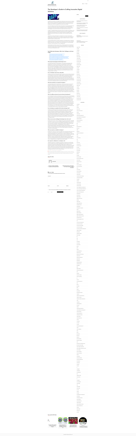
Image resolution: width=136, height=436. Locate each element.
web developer (79, 399)
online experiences (50, 153)
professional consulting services (81, 343)
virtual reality (78, 383)
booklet (78, 153)
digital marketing (79, 212)
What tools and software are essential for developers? (57, 55)
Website (67, 185)
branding (78, 155)
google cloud (78, 255)
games (78, 246)
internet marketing (79, 276)
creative (78, 180)
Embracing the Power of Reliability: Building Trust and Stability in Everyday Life (82, 23)
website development (80, 405)
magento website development (81, 298)
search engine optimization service (81, 348)
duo (77, 220)
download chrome (79, 217)
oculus (77, 327)
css (64, 151)
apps (49, 151)
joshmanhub (54, 161)
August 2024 (78, 85)
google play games (79, 262)
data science (78, 195)
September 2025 (79, 64)
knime (77, 287)
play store (78, 335)
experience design (79, 233)
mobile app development (80, 308)
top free (78, 365)
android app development (80, 115)
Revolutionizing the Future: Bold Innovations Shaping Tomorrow (82, 36)
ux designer (78, 380)
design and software (79, 198)
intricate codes (68, 152)
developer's (66, 151)
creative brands (79, 182)
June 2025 (78, 69)
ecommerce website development (81, 228)
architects (51, 151)
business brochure (79, 161)
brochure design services (80, 158)
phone (77, 332)
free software (78, 244)
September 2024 (79, 83)
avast (77, 136)
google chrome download (80, 254)
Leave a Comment (54, 150)
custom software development (81, 190)
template (78, 364)
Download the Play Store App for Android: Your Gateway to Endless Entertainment (82, 30)
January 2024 (78, 96)
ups (77, 373)
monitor (78, 319)
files (77, 238)
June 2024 (78, 88)
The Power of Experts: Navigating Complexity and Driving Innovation (54, 166)
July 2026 (78, 48)
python (59, 153)
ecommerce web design (80, 225)
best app (78, 147)
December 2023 (79, 98)
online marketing (79, 329)
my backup (78, 321)
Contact (86, 3)
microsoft (78, 305)
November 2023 (79, 99)
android (78, 112)
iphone (77, 284)
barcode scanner (79, 145)
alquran (78, 105)
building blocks (58, 151)
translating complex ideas (66, 153)
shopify (78, 354)
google (78, 249)
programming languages (55, 153)
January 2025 (78, 77)
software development (80, 359)
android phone (79, 121)
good (77, 247)
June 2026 (78, 50)
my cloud (78, 322)
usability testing (79, 375)
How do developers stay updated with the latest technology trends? (59, 57)
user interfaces (71, 153)
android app (78, 113)
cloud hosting (78, 172)
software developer (79, 357)
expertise (53, 152)
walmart (78, 391)
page (77, 330)
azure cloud (78, 142)
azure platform (79, 144)
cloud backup (78, 169)
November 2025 (79, 61)
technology (78, 362)
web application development (81, 394)
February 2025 (78, 75)
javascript (73, 152)
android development (79, 120)
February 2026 (78, 56)
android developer (79, 118)
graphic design (79, 268)
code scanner (78, 174)
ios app (78, 279)
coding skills (62, 151)
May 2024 (78, 90)
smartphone (78, 356)
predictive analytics (79, 340)
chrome (78, 163)
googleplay (78, 265)
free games (78, 241)
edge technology (79, 230)
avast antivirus (79, 137)
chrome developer (79, 164)
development (78, 206)
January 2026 (78, 58)
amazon (78, 107)
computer (78, 179)
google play (78, 260)
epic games (78, 231)
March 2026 (78, 55)
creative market (79, 185)
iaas (77, 271)
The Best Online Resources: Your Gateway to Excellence (82, 28)
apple (77, 129)
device (77, 209)
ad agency (78, 104)
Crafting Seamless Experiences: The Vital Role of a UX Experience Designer (82, 42)
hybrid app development (80, 270)
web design (78, 396)
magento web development (80, 295)
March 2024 (78, 93)
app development (79, 126)
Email (58, 185)
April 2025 (78, 72)
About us (83, 3)
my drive (78, 324)
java (70, 152)
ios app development (79, 281)
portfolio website (79, 338)
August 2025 (78, 66)
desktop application (79, 203)
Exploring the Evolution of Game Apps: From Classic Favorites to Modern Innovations (68, 166)
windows (78, 407)
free (77, 239)
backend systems (55, 151)
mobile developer (79, 311)
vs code (78, 389)
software (61, 153)
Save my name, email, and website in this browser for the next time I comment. (60, 189)
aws (77, 139)
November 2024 (79, 80)
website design (79, 402)
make (77, 300)
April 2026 (78, 53)
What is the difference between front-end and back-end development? (59, 56)
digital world (72, 151)
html (59, 152)
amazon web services (79, 110)
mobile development (79, 313)
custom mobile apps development (81, 188)
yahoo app (78, 410)
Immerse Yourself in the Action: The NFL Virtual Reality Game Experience (82, 25)
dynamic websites (50, 152)
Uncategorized (59, 150)
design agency (79, 196)
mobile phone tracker (79, 314)
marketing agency (79, 303)
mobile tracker (79, 316)
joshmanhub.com (52, 4)
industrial (78, 273)
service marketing (79, 351)
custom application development (81, 187)
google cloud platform (80, 257)
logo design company (79, 292)
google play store (79, 263)
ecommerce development (80, 222)
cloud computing (79, 171)
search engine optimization (80, 346)
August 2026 (78, 47)
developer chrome (79, 204)
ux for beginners (79, 381)
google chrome (79, 252)
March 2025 (78, 74)
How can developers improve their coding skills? (56, 54)
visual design (78, 386)
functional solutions (57, 152)
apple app (78, 131)
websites (49, 154)
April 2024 (78, 91)
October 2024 (78, 82)
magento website (79, 297)
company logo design (79, 177)
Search (78, 14)
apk (77, 123)
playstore (78, 337)
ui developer (78, 370)
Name (49, 185)
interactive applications (63, 152)
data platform (78, 193)
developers (69, 151)
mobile (77, 306)
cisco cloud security (79, 166)
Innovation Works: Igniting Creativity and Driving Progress (82, 21)
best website (78, 150)
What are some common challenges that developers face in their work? (59, 58)
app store (78, 128)
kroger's (78, 289)
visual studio (78, 388)
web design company (79, 397)
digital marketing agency (80, 214)
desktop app (78, 201)
